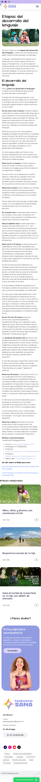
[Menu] (37, 6)
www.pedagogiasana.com (25, 459)
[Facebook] (2, 2)
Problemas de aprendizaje (22, 754)
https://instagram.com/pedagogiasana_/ (20, 456)
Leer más (6, 520)
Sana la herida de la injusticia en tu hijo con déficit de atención (19, 595)
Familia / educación (19, 760)
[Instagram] (9, 2)
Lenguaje (19, 757)
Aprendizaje (9, 757)
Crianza (7, 754)
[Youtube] (5, 2)
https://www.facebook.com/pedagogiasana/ (22, 451)
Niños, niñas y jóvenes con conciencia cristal (17, 512)
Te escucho (12, 650)
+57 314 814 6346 (16, 735)
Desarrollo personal (20, 763)
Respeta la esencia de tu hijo (18, 553)
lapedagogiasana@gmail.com (23, 444)
